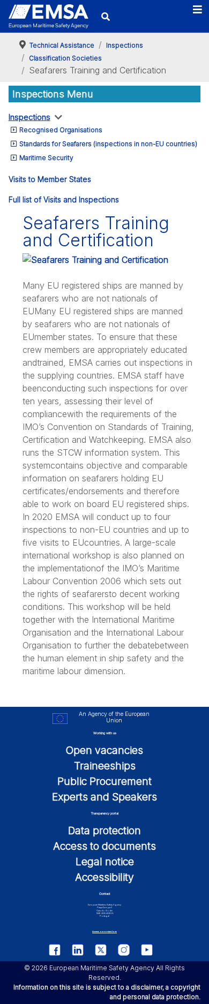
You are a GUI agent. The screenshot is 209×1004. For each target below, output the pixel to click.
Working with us (104, 733)
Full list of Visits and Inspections (64, 199)
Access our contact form (104, 931)
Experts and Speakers (104, 796)
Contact (104, 893)
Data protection (104, 830)
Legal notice (105, 861)
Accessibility (104, 877)
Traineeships (105, 765)
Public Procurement (104, 781)
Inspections (29, 117)
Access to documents (104, 846)
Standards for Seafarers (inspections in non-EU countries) (108, 144)
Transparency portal (104, 813)
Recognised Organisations (60, 130)
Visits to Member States (50, 179)
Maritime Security (46, 158)
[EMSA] (48, 16)
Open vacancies (104, 750)
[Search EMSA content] (105, 16)
